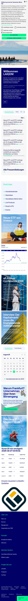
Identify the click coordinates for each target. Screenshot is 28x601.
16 (23, 366)
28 (17, 371)
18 (8, 369)
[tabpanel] (14, 145)
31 (5, 374)
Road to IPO (9, 206)
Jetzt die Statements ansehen (10, 409)
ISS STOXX (13, 589)
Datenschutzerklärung (6, 25)
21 (17, 369)
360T (17, 588)
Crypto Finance (5, 589)
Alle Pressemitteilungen (13, 169)
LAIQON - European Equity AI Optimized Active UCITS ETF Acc (13, 86)
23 (23, 369)
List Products (10, 202)
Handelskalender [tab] (9, 348)
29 (20, 371)
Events (7, 210)
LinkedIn (3, 568)
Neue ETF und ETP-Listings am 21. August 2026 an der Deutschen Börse (13, 122)
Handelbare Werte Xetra (13, 199)
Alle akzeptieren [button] (14, 35)
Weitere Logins (5, 557)
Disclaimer (11, 594)
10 (5, 366)
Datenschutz (19, 594)
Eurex (12, 588)
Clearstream (23, 588)
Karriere (3, 522)
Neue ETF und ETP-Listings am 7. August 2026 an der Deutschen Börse (13, 162)
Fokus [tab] (17, 111)
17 (5, 369)
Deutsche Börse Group (6, 586)
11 (8, 366)
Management (4, 525)
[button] (14, 32)
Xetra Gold (16, 586)
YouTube (3, 575)
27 (14, 371)
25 (8, 371)
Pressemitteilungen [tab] (9, 111)
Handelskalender (11, 191)
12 (11, 366)
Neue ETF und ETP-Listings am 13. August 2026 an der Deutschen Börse (13, 142)
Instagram (4, 572)
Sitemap (3, 595)
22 (20, 369)
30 (23, 371)
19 (11, 369)
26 (11, 371)
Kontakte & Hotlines (6, 539)
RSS (22, 118)
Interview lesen (7, 338)
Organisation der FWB (7, 528)
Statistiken (9, 195)
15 (20, 366)
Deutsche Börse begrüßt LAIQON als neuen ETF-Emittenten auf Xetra (11, 152)
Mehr (5, 101)
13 (14, 366)
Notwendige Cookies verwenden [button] (14, 38)
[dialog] (14, 20)
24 (5, 371)
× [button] (26, 1)
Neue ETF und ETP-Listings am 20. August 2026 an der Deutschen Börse (13, 132)
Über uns (3, 519)
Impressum (4, 594)
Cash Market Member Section (9, 554)
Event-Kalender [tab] (18, 348)
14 (17, 366)
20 (14, 369)
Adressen (3, 542)
